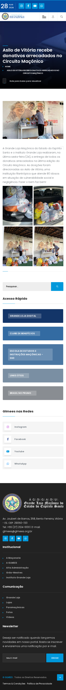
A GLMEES (11, 562)
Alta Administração (17, 567)
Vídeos (10, 617)
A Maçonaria (13, 557)
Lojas (9, 602)
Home (7, 66)
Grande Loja (13, 597)
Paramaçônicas (15, 607)
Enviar (54, 658)
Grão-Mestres (14, 572)
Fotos (9, 612)
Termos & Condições (14, 683)
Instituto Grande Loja (18, 577)
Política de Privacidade (39, 683)
